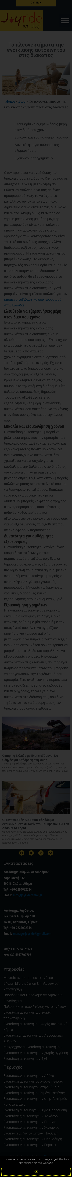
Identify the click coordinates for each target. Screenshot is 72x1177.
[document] (36, 588)
